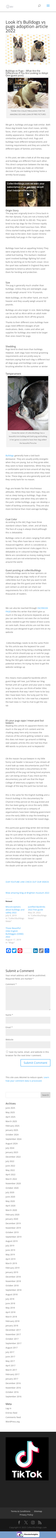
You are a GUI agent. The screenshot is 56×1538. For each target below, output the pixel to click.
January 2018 (12, 1325)
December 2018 (13, 1276)
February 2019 (12, 1267)
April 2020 (10, 1205)
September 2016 (13, 1396)
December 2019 (13, 1223)
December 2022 (13, 1156)
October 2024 (12, 1134)
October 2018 (12, 1285)
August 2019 (12, 1241)
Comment (11, 984)
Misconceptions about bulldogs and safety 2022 (15, 909)
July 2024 (10, 1148)
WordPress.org (13, 1421)
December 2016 (13, 1383)
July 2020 (10, 1192)
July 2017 (10, 1352)
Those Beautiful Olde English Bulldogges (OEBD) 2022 (14, 932)
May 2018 (10, 1307)
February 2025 (12, 1125)
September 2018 (13, 1290)
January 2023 (12, 1152)
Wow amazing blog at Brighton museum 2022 (27, 892)
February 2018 (12, 1321)
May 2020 (10, 1201)
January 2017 (12, 1378)
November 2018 (13, 1281)
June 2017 (10, 1356)
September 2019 (13, 1236)
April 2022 (10, 1174)
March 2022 (11, 1179)
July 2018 (10, 1299)
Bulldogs (10, 455)
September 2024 (13, 1139)
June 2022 (10, 1165)
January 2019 (12, 1272)
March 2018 (11, 1316)
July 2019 (10, 1245)
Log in (8, 1408)
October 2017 (12, 1338)
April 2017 (10, 1365)
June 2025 (10, 1108)
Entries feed (11, 1412)
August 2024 (12, 1143)
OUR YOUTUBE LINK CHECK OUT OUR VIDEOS (27, 881)
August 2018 (12, 1294)
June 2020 (10, 1196)
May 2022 (10, 1170)
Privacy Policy (26, 1514)
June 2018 (10, 1303)
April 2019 (10, 1259)
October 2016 (12, 1392)
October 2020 (12, 1188)
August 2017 (12, 1347)
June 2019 (10, 1250)
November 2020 (13, 1183)
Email (9, 1027)
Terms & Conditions (20, 1511)
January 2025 (12, 1130)
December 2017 (13, 1330)
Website (9, 1039)
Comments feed (13, 1417)
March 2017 (11, 1369)
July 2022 (10, 1161)
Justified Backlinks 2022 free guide (36, 908)
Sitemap (38, 1511)
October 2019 (12, 1232)
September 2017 (13, 1343)
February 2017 (12, 1374)
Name (9, 1015)
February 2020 (12, 1214)
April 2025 (10, 1116)
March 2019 (11, 1263)
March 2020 (11, 1210)
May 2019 (10, 1254)
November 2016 (13, 1387)
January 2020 (12, 1219)
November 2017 (13, 1334)
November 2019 (13, 1227)
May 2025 (10, 1112)
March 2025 (11, 1121)
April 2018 (10, 1312)
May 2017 (10, 1361)
